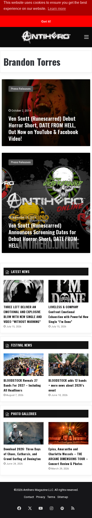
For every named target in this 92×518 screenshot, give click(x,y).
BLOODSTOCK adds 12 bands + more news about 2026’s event (67, 385)
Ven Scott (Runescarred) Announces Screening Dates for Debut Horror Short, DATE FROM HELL (42, 235)
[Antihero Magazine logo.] (46, 37)
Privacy (40, 497)
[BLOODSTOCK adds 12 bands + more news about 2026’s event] (68, 364)
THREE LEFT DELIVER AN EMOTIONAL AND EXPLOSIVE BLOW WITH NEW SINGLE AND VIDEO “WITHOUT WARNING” (23, 314)
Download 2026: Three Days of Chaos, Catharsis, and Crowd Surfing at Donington (22, 454)
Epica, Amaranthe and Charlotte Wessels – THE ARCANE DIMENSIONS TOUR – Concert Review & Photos (68, 456)
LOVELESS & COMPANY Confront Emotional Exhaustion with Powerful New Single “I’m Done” (68, 314)
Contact (29, 497)
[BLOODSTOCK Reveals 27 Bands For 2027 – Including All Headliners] (24, 364)
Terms (51, 497)
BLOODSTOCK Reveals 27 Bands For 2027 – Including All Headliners (22, 385)
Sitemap (62, 497)
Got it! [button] (46, 21)
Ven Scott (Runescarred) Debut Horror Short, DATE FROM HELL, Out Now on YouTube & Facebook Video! (43, 128)
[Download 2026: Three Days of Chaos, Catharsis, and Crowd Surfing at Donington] (24, 433)
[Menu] (86, 39)
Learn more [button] (57, 8)
